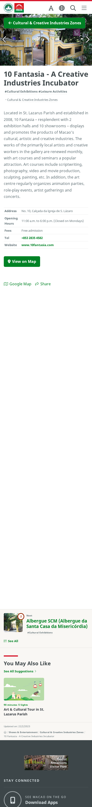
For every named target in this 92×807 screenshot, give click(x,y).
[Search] (73, 8)
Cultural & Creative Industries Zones (62, 732)
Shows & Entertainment (23, 732)
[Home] (5, 732)
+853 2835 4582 (32, 238)
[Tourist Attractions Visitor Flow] (46, 762)
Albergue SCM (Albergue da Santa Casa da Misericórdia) (57, 623)
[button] (51, 9)
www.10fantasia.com (37, 245)
